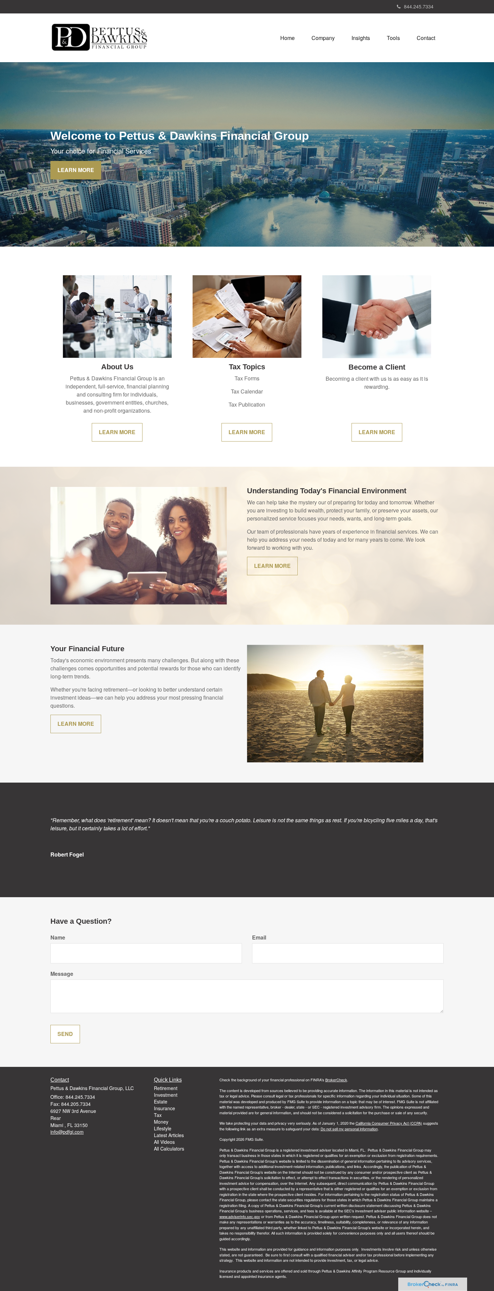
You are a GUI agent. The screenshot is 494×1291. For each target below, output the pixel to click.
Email (259, 937)
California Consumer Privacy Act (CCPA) (389, 1123)
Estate (160, 1101)
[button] (323, 38)
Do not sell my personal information (349, 1128)
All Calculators (169, 1148)
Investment (165, 1094)
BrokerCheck (336, 1079)
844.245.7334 (419, 6)
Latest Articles (169, 1135)
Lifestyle (162, 1128)
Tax (158, 1115)
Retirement (165, 1088)
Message (61, 973)
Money (161, 1121)
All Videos (164, 1141)
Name (57, 937)
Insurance (164, 1108)
